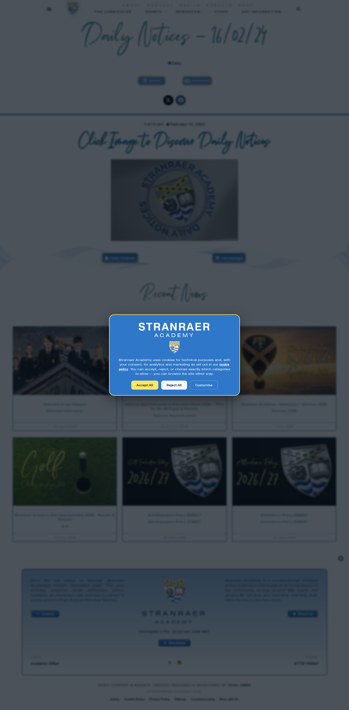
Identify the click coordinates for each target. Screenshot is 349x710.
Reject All (174, 385)
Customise (203, 385)
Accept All (145, 385)
